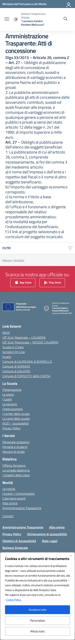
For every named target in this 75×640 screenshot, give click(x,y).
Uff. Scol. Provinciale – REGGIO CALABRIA (30, 342)
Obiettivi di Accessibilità (19, 540)
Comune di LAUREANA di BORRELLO (27, 361)
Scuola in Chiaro (13, 347)
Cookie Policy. (13, 599)
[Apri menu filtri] (70, 248)
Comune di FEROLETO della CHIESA (26, 376)
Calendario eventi (14, 498)
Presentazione (11, 389)
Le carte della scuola (16, 418)
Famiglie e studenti (14, 446)
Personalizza (37, 620)
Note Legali (49, 540)
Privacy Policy (11, 428)
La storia (8, 394)
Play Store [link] (54, 282)
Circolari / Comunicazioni (18, 493)
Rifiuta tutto (37, 631)
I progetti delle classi (16, 475)
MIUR (6, 332)
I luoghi (7, 399)
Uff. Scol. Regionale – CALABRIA (24, 337)
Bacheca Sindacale (15, 547)
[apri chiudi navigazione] (6, 19)
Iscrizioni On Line (13, 351)
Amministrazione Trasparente (21, 508)
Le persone (9, 404)
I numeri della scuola (16, 413)
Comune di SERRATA (16, 366)
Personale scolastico (15, 442)
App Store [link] (25, 282)
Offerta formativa (14, 465)
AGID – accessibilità (15, 423)
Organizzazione (12, 408)
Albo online (9, 503)
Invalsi (6, 356)
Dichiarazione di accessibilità (47, 534)
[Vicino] (70, 555)
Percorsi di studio (13, 451)
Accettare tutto (37, 609)
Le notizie (8, 488)
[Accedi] (69, 4)
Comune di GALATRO (16, 371)
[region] (37, 596)
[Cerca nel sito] (65, 19)
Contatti (7, 516)
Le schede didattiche (16, 470)
